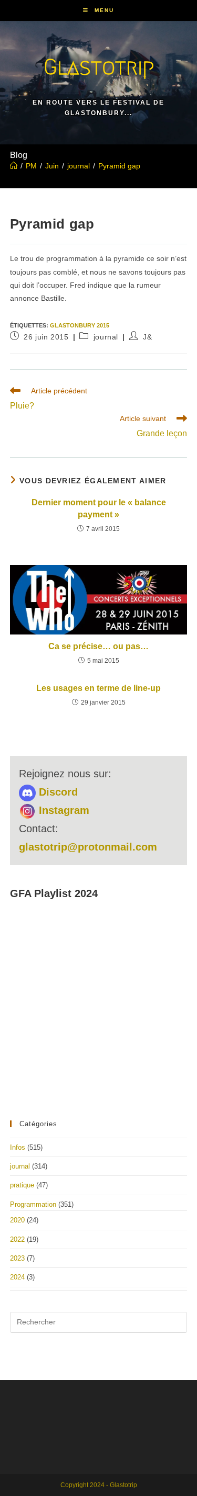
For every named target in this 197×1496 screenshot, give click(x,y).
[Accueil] (13, 166)
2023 (17, 1258)
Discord (57, 792)
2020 (17, 1220)
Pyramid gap (119, 166)
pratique (22, 1185)
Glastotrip (99, 66)
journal (106, 337)
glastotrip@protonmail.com (88, 847)
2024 (17, 1277)
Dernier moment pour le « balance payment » (99, 508)
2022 (17, 1239)
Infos (17, 1147)
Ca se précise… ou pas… (98, 646)
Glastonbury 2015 (79, 325)
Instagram (62, 810)
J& (147, 337)
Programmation (33, 1204)
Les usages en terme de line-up (98, 688)
